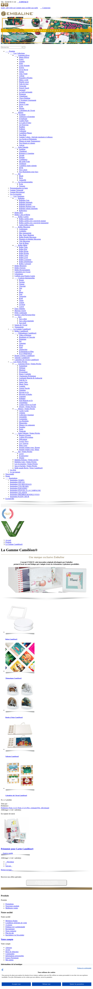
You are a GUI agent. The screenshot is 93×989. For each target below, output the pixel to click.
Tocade (21, 155)
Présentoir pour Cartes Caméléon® (17, 849)
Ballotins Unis (24, 200)
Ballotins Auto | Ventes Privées (26, 462)
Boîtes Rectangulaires (22, 270)
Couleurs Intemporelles (25, 278)
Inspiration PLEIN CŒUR (19, 497)
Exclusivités (9, 499)
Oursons (22, 186)
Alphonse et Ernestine (27, 117)
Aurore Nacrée (24, 388)
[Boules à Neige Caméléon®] (19, 696)
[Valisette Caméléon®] (19, 735)
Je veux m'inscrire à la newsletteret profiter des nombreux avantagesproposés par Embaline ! (46, 882)
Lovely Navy (24, 441)
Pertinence (5, 808)
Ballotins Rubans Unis (27, 206)
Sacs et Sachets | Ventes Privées (26, 466)
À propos (8, 925)
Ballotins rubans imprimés (28, 208)
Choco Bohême (24, 98)
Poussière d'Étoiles (25, 78)
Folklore (22, 129)
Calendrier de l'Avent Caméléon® (27, 360)
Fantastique (23, 366)
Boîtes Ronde (24, 253)
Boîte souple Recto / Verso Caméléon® (29, 468)
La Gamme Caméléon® (20, 329)
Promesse (22, 94)
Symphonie (23, 119)
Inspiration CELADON (18, 492)
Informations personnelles (14, 956)
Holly (21, 63)
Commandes (9, 954)
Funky (21, 59)
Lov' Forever (23, 443)
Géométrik (23, 417)
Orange (21, 284)
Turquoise (22, 296)
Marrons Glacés (20, 311)
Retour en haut (7, 870)
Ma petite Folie (24, 162)
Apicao (21, 145)
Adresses (8, 948)
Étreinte (22, 157)
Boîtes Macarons (22, 227)
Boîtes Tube (23, 247)
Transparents (19, 327)
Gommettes (23, 419)
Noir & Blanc (24, 243)
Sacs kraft (22, 323)
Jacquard (22, 90)
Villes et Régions (25, 335)
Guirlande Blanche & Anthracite (30, 378)
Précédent (9, 862)
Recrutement (10, 929)
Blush (21, 176)
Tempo (21, 72)
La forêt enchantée (25, 92)
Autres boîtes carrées (26, 225)
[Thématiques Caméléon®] (19, 657)
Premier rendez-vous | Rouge (29, 447)
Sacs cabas (23, 319)
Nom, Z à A (22, 808)
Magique (22, 370)
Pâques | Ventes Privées (25, 409)
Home (7, 476)
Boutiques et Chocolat (27, 337)
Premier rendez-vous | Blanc (29, 450)
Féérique (22, 368)
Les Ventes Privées (18, 362)
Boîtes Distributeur (26, 262)
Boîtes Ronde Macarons (27, 237)
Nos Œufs (22, 135)
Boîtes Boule (23, 251)
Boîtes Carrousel (25, 264)
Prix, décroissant (43, 808)
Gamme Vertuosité (16, 190)
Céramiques (19, 274)
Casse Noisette (24, 66)
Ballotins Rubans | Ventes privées (26, 460)
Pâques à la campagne (27, 425)
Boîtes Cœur (23, 255)
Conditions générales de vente (16, 923)
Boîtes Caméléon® (21, 331)
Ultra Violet (23, 74)
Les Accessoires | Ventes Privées (26, 464)
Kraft (21, 298)
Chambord (23, 151)
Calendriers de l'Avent (27, 110)
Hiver (21, 345)
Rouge (21, 280)
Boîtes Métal (21, 245)
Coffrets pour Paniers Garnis (25, 276)
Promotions (9, 904)
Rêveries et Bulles (25, 394)
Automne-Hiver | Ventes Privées (28, 364)
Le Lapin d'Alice (25, 123)
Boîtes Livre (23, 258)
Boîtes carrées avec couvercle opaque (32, 221)
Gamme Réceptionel (17, 192)
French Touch (24, 88)
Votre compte (7, 939)
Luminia (22, 386)
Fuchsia (22, 282)
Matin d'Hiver (24, 57)
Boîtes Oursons (20, 268)
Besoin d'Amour (25, 435)
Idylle (21, 168)
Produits (10, 51)
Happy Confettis (25, 374)
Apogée (22, 61)
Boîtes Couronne (25, 260)
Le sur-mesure (15, 472)
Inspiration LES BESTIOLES (21, 484)
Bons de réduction (11, 952)
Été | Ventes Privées (23, 452)
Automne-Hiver (22, 55)
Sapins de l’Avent (21, 325)
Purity (21, 429)
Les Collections (17, 53)
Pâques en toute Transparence (29, 141)
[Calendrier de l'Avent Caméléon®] (19, 774)
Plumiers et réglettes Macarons (30, 239)
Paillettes (22, 398)
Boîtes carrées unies (26, 219)
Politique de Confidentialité (15, 927)
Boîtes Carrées (22, 217)
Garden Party (24, 121)
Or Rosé (22, 304)
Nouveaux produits (12, 906)
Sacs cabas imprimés (26, 321)
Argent (21, 302)
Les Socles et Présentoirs (28, 139)
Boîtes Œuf (23, 249)
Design (21, 458)
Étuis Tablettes (20, 309)
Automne (22, 343)
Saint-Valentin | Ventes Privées (27, 433)
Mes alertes (9, 960)
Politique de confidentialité (84, 968)
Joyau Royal (23, 70)
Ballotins (19, 198)
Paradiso (22, 427)
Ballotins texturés (25, 204)
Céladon (22, 413)
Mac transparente (25, 233)
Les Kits (13, 470)
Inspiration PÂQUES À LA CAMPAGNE (25, 490)
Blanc (21, 292)
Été (18, 174)
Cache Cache (24, 411)
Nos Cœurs (23, 170)
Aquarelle (22, 180)
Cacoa (21, 454)
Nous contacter (10, 931)
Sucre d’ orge (24, 104)
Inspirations (11, 478)
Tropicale (22, 431)
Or (20, 290)
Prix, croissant (32, 808)
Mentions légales (11, 921)
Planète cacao (24, 82)
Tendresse (22, 164)
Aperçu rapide (7, 853)
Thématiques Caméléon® (25, 333)
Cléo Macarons (24, 241)
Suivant (8, 866)
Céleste (21, 76)
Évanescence (23, 456)
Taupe (21, 300)
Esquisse (22, 102)
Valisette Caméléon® (22, 358)
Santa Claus (23, 382)
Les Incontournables (24, 182)
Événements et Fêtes (26, 351)
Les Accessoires (15, 194)
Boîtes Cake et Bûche (22, 215)
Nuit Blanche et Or (26, 401)
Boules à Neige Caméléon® (25, 356)
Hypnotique (23, 372)
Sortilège (22, 149)
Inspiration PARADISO (18, 488)
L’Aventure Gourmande (27, 100)
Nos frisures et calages (27, 143)
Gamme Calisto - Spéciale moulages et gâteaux (36, 137)
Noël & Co (23, 380)
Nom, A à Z (13, 808)
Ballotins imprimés (25, 202)
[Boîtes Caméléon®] (19, 618)
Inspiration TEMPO (17, 480)
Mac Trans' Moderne (26, 235)
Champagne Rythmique (27, 376)
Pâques (19, 112)
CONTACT (22, 2)
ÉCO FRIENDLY (25, 354)
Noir (20, 294)
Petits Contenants (21, 313)
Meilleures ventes (11, 908)
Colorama (22, 131)
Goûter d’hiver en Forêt (27, 405)
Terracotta (22, 86)
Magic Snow (23, 384)
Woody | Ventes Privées (27, 407)
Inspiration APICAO (17, 482)
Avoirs (7, 950)
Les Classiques (17, 196)
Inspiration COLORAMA (19, 486)
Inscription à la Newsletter (14, 935)
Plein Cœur (23, 445)
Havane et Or (24, 392)
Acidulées (22, 231)
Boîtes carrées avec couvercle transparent (33, 223)
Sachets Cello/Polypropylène (25, 315)
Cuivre (21, 307)
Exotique (22, 115)
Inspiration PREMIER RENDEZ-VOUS (24, 494)
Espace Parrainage (12, 958)
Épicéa (21, 68)
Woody (21, 108)
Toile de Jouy (24, 84)
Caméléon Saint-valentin (28, 166)
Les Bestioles (24, 421)
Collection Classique (26, 415)
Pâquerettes (23, 423)
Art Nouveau (23, 125)
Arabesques (23, 229)
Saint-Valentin (21, 147)
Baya (21, 178)
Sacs (18, 317)
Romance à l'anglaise (26, 153)
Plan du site (9, 933)
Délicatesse (23, 439)
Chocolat (22, 286)
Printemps (22, 339)
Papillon (22, 127)
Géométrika (23, 403)
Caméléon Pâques (25, 133)
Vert (20, 288)
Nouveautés (9, 474)
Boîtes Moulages (21, 266)
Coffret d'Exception (26, 437)
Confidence (23, 159)
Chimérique (23, 96)
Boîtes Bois (19, 213)
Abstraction (23, 349)
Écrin (21, 106)
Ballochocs (23, 211)
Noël (21, 347)
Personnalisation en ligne (19, 188)
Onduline (22, 390)
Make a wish (23, 80)
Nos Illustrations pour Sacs (28, 172)
